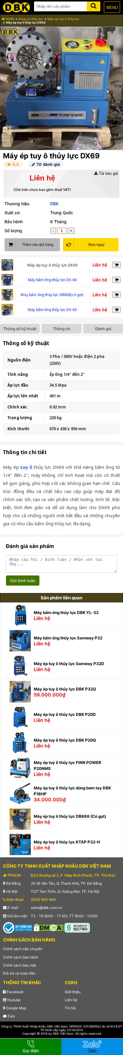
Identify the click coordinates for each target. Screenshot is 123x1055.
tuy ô (26, 467)
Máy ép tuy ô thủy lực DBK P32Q (65, 689)
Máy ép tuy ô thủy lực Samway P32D (69, 663)
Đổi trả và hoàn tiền (19, 973)
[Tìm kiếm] (93, 5)
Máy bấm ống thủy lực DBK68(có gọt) (52, 294)
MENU (112, 7)
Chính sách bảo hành (20, 957)
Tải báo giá (108, 173)
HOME (9, 19)
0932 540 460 (43, 899)
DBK (54, 203)
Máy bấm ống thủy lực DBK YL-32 (66, 612)
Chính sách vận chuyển (22, 949)
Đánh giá (103, 328)
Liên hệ (71, 1000)
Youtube (13, 1000)
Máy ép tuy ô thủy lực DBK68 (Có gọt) (70, 816)
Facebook (15, 992)
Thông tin (61, 328)
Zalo (11, 1016)
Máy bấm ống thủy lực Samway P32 (68, 638)
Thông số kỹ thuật (19, 328)
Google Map (15, 1008)
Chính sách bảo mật (19, 965)
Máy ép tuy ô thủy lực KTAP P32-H (67, 842)
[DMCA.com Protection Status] (49, 927)
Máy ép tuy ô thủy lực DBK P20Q (65, 740)
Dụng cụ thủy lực (31, 19)
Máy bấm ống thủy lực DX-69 (52, 309)
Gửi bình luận (23, 580)
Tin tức (70, 1008)
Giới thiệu (73, 992)
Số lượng (13, 230)
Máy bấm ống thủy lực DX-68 (52, 279)
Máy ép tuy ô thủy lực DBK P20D (65, 714)
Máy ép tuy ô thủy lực (63, 19)
